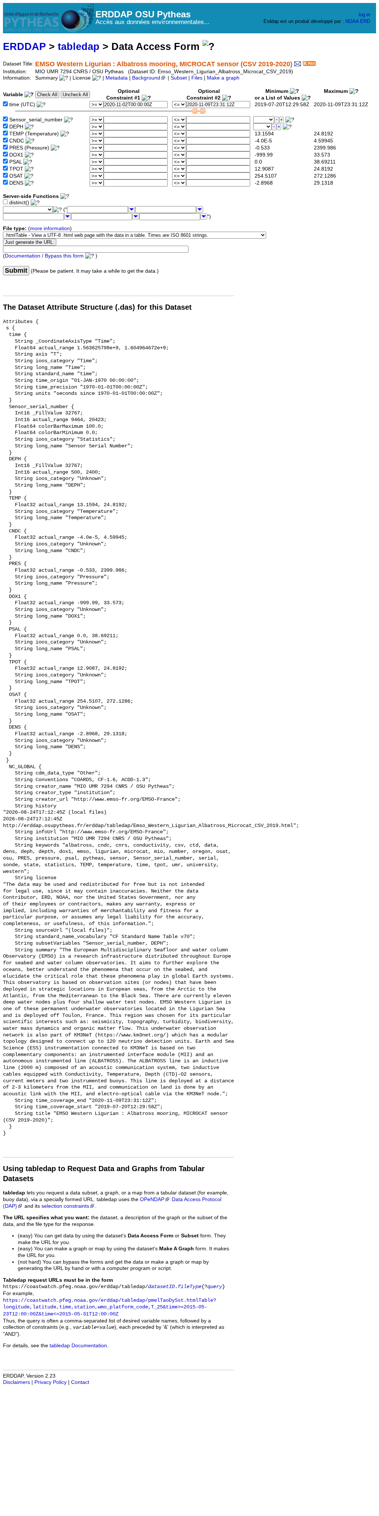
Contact (80, 1382)
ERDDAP (24, 46)
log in (364, 14)
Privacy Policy (50, 1382)
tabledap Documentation (78, 1345)
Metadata (116, 78)
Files (196, 78)
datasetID (161, 1287)
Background (146, 78)
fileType (189, 1287)
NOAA (352, 21)
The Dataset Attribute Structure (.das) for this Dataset (97, 307)
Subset (179, 78)
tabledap (79, 46)
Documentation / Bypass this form (44, 256)
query (214, 1287)
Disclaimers (16, 1382)
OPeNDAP (152, 1199)
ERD (365, 21)
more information (50, 228)
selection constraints (65, 1206)
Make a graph (223, 78)
